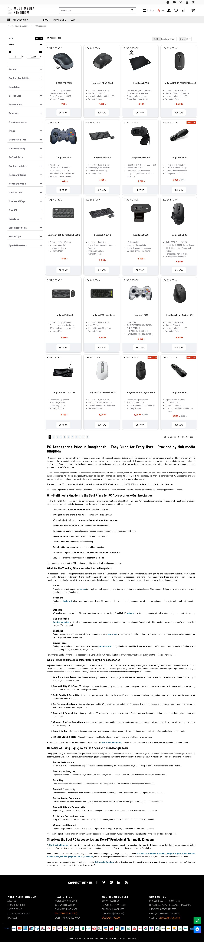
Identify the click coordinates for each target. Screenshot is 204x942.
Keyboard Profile (17, 183)
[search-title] (132, 10)
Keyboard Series (17, 174)
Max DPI (13, 210)
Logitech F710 (141, 315)
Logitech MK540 (102, 234)
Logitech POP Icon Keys (103, 315)
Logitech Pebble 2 (64, 315)
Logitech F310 (64, 157)
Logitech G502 (179, 234)
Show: (182, 39)
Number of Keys (17, 201)
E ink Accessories (18, 121)
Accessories (15, 104)
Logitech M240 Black (102, 83)
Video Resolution (18, 227)
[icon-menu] (96, 882)
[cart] (194, 10)
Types (12, 130)
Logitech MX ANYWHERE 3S (102, 392)
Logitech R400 (179, 157)
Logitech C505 (141, 234)
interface (14, 218)
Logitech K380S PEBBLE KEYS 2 (64, 234)
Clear (40, 38)
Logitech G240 (141, 83)
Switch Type (15, 236)
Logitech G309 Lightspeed (141, 392)
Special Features (18, 245)
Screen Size (15, 95)
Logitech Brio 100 (141, 157)
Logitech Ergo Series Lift (179, 315)
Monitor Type (15, 192)
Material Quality (17, 148)
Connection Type (17, 139)
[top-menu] (9, 2)
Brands (12, 69)
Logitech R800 (179, 392)
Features (14, 113)
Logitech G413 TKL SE (64, 392)
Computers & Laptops (21, 26)
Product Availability (19, 78)
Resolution (14, 86)
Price (11, 44)
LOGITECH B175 (64, 83)
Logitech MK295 (102, 157)
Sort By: (156, 39)
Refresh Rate (16, 157)
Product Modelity (18, 166)
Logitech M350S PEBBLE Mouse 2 (179, 83)
